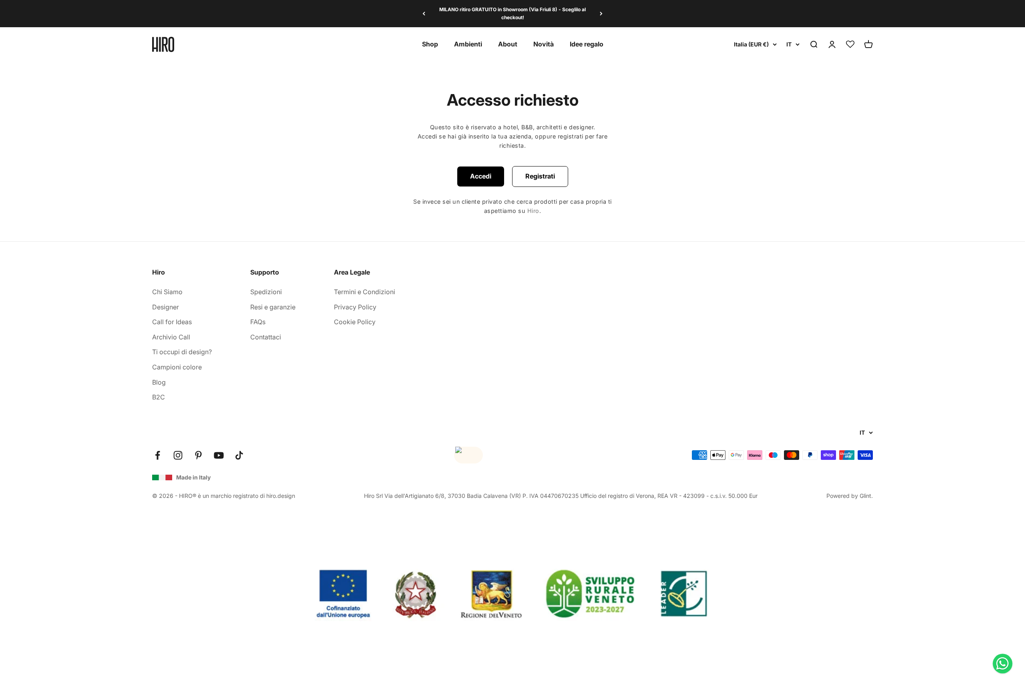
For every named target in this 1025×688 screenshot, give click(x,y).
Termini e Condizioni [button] (364, 292)
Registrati (540, 176)
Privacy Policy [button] (355, 307)
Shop (430, 44)
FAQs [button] (257, 322)
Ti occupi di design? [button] (182, 352)
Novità (543, 44)
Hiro (533, 210)
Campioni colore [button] (177, 367)
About (507, 44)
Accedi (480, 176)
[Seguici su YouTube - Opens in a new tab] (218, 455)
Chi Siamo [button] (167, 292)
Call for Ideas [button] (172, 322)
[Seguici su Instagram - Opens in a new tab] (178, 455)
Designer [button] (165, 307)
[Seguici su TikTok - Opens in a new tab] (239, 455)
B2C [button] (158, 397)
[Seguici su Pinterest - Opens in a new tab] (198, 455)
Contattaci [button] (265, 337)
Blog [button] (159, 382)
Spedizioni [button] (266, 292)
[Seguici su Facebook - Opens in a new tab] (157, 455)
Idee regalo (586, 44)
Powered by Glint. (849, 495)
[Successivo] (601, 14)
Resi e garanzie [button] (272, 307)
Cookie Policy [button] (355, 322)
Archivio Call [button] (171, 337)
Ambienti (468, 44)
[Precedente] (423, 14)
